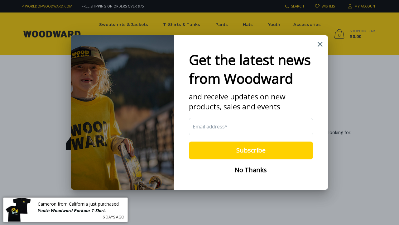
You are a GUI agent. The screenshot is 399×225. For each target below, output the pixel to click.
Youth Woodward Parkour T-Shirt (71, 210)
